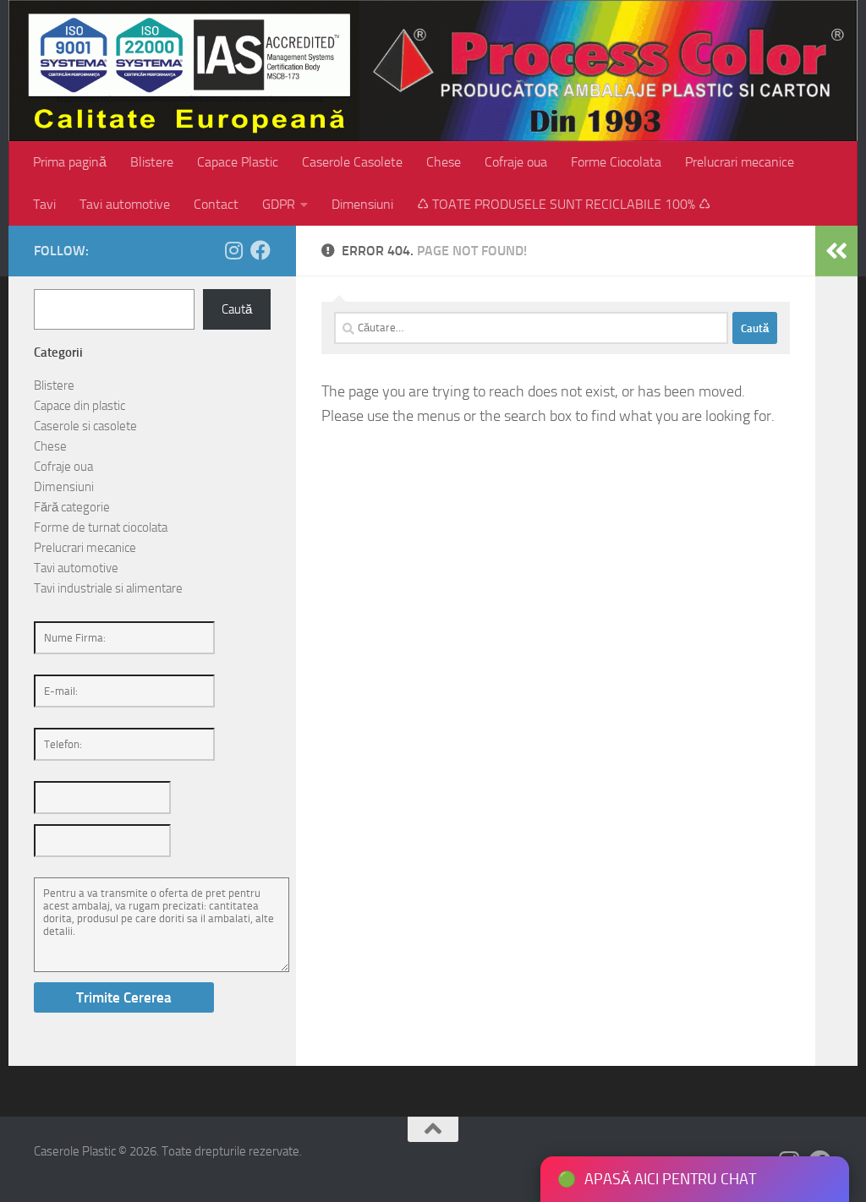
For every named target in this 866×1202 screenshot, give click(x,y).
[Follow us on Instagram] (233, 250)
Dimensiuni (362, 204)
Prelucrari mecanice (739, 162)
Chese (443, 162)
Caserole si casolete (85, 426)
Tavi (44, 204)
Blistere (151, 162)
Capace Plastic (237, 162)
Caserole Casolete (352, 162)
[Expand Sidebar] (836, 251)
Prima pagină (70, 162)
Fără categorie (72, 507)
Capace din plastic (79, 405)
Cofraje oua (516, 162)
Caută (237, 309)
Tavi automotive (124, 204)
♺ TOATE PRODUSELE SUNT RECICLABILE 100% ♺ (563, 204)
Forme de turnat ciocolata (100, 527)
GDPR (278, 204)
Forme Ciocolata (616, 162)
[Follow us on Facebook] (260, 250)
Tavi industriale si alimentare (108, 588)
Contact (216, 204)
